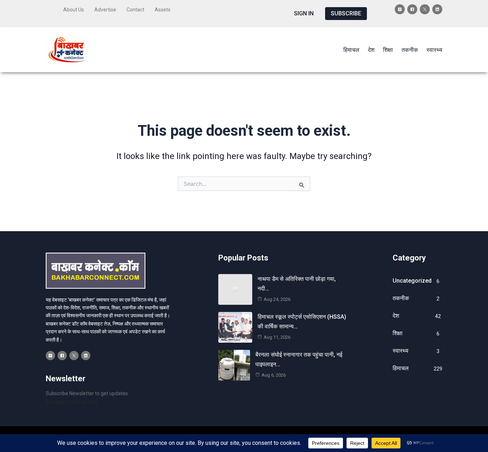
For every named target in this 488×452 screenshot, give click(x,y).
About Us (73, 10)
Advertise (105, 10)
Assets (162, 10)
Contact (135, 10)
